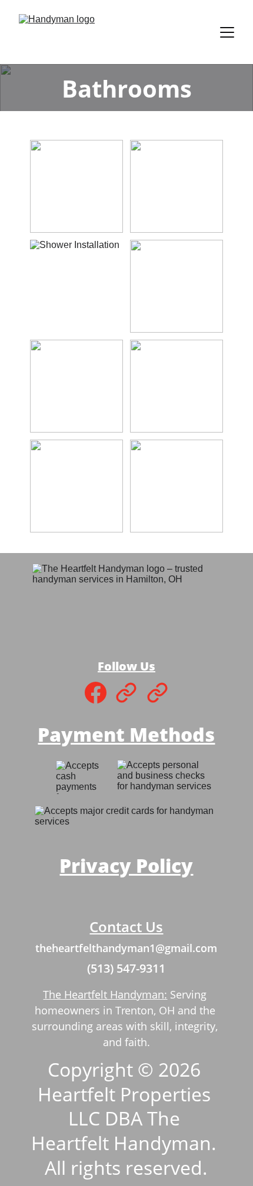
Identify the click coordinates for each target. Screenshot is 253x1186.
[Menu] (227, 32)
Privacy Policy (126, 865)
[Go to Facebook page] (95, 692)
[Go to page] (126, 692)
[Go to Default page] (157, 692)
